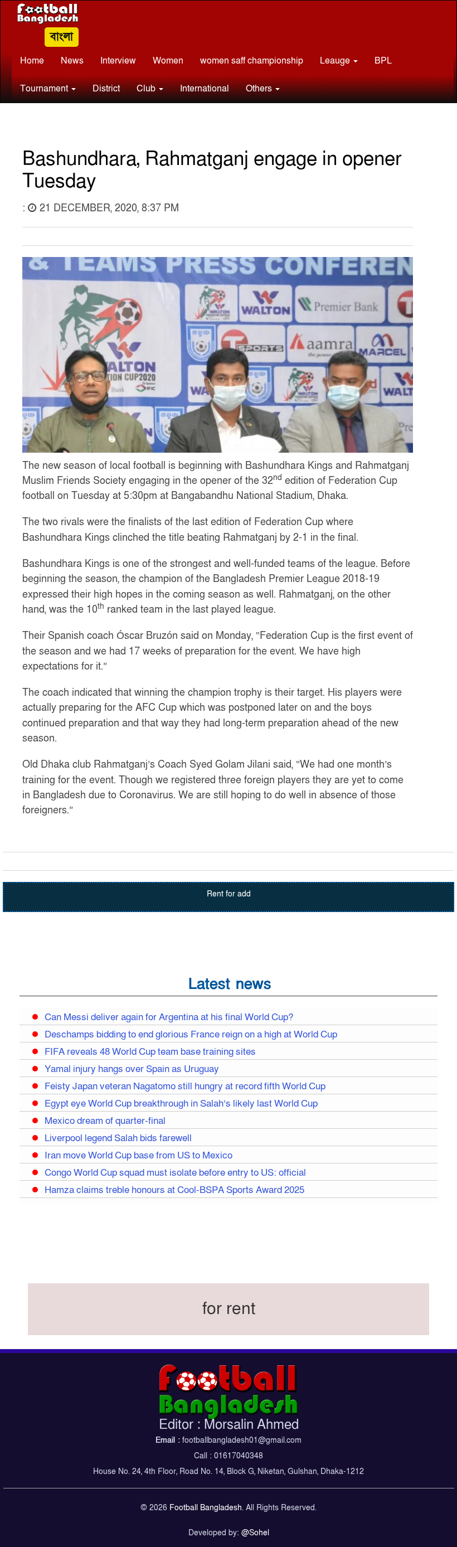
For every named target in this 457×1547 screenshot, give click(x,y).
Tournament (45, 89)
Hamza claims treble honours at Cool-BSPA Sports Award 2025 (174, 1190)
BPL (383, 61)
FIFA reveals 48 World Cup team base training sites (150, 1052)
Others (260, 89)
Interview (118, 61)
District (106, 89)
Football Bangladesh (205, 1507)
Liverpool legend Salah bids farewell (118, 1138)
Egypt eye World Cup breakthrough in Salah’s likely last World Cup (181, 1104)
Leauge (336, 61)
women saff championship (251, 61)
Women (168, 61)
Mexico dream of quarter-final (105, 1121)
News (72, 61)
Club (147, 89)
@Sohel (255, 1532)
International (204, 89)
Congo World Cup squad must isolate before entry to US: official (175, 1173)
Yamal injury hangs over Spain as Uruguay (132, 1069)
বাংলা (61, 37)
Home (32, 61)
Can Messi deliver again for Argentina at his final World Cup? (169, 1017)
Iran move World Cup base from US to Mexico (138, 1156)
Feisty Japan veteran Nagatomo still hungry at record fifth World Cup (185, 1086)
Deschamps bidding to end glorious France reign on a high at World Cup (191, 1035)
